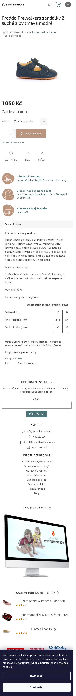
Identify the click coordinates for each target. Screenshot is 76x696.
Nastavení (36, 676)
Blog (36, 493)
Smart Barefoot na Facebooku (39, 442)
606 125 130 (39, 437)
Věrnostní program (37, 475)
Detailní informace (11, 143)
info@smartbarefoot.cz (39, 431)
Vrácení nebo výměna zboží (36, 462)
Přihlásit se (36, 413)
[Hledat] (49, 4)
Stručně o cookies (36, 480)
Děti (20, 359)
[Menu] (68, 4)
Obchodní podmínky (36, 471)
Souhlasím (36, 687)
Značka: (13, 36)
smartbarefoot (39, 447)
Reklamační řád (37, 489)
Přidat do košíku (33, 133)
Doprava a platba (37, 484)
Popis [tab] (8, 224)
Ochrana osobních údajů (36, 466)
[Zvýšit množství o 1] (14, 131)
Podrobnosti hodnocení (44, 32)
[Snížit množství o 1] (14, 136)
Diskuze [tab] (17, 224)
